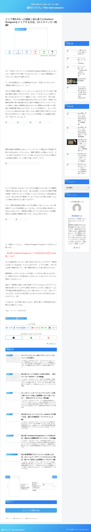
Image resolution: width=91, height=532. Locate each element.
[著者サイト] (13, 338)
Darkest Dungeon (11, 318)
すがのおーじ (77, 216)
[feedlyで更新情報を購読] (31, 338)
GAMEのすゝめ (22, 318)
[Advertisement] (31, 62)
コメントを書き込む (31, 510)
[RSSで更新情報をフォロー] (48, 338)
